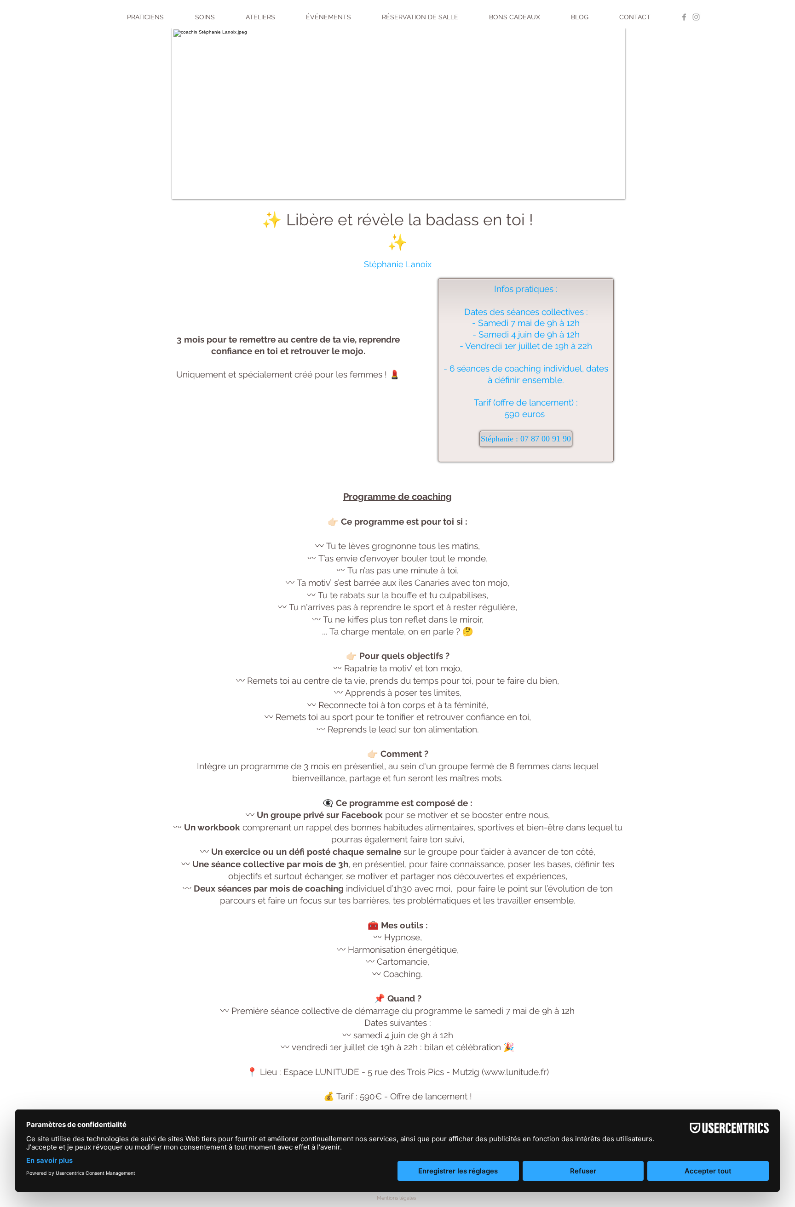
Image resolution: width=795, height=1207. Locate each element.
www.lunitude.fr (515, 1072)
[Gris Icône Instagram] (696, 17)
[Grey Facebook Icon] (684, 17)
